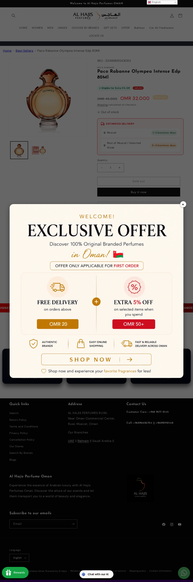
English (156, 2)
